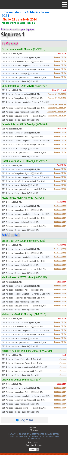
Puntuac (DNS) (60, 57)
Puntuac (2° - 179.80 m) (56, 111)
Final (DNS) (61, 53)
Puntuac (62, 359)
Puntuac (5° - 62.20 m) (57, 115)
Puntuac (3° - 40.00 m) (57, 104)
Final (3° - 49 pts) (59, 90)
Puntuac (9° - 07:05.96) (57, 98)
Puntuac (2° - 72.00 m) (57, 108)
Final (64, 355)
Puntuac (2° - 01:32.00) (57, 94)
